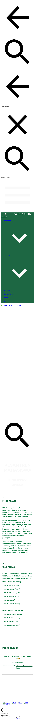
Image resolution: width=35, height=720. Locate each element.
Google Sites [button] (4, 713)
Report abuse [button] (4, 715)
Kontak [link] (6, 298)
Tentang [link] (7, 255)
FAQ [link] (5, 301)
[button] (17, 18)
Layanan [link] (7, 290)
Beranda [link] (7, 221)
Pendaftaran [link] (8, 294)
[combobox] (9, 105)
